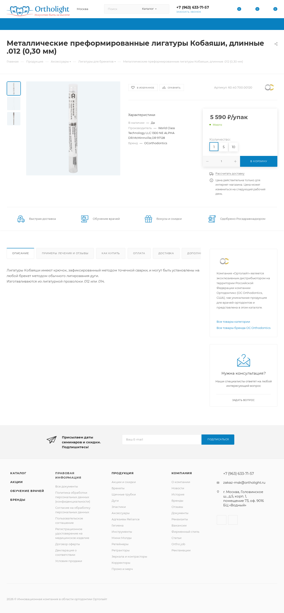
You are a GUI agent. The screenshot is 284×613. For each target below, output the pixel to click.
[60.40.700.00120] (73, 128)
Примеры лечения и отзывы (65, 253)
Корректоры (121, 562)
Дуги (115, 500)
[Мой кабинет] (221, 10)
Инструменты (122, 531)
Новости (178, 488)
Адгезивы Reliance (126, 519)
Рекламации (181, 550)
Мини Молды (122, 538)
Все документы (66, 486)
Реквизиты (180, 519)
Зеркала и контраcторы (129, 556)
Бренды (17, 499)
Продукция (123, 473)
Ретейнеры (120, 544)
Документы (180, 513)
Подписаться (218, 439)
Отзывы (177, 507)
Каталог (18, 473)
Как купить (111, 253)
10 (233, 147)
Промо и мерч (122, 569)
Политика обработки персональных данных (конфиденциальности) (72, 497)
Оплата (139, 253)
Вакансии (179, 525)
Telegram (233, 520)
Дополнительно (200, 253)
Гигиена (118, 525)
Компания (182, 473)
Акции (16, 482)
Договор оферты (67, 544)
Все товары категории (233, 321)
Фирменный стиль (185, 531)
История (178, 494)
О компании (181, 482)
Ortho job (178, 544)
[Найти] (163, 9)
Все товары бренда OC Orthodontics (243, 328)
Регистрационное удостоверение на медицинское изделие (72, 533)
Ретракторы (121, 550)
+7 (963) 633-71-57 (192, 7)
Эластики (119, 507)
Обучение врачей (27, 491)
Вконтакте (221, 520)
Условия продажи (68, 561)
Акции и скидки (124, 482)
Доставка (166, 253)
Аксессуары (121, 513)
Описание (20, 253)
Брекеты (118, 488)
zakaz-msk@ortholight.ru (244, 482)
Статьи (176, 538)
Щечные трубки (124, 494)
